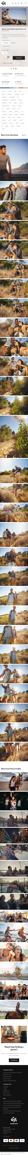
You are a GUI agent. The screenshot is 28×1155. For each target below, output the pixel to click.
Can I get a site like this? (8, 1113)
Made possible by (14, 1147)
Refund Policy (6, 1091)
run (14, 117)
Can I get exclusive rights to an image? (12, 1101)
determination (5, 100)
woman (12, 126)
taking (16, 123)
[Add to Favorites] (27, 139)
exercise (20, 100)
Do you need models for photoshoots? (12, 1105)
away (15, 91)
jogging (14, 108)
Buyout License (6, 1078)
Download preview (19, 60)
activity (4, 91)
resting (3, 117)
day (18, 97)
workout (18, 126)
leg (19, 108)
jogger (7, 108)
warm (7, 126)
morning (16, 111)
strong (11, 123)
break (3, 94)
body (20, 91)
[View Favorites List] (18, 3)
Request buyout (6, 46)
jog (3, 108)
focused (14, 105)
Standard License (7, 1074)
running (4, 120)
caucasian (9, 94)
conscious (16, 94)
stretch (20, 120)
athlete (10, 91)
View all (24, 135)
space (9, 120)
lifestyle (4, 111)
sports (14, 120)
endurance (13, 100)
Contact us (14, 1060)
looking (10, 111)
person (10, 114)
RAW (9, 52)
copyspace (4, 97)
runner (18, 117)
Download (19, 57)
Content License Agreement (9, 1080)
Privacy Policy (6, 1093)
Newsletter (5, 1087)
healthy (20, 105)
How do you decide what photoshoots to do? (13, 1103)
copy (23, 94)
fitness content (5, 105)
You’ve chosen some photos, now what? (12, 1072)
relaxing (22, 114)
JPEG (5, 52)
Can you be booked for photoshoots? (12, 1111)
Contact (5, 1089)
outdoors (4, 114)
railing (16, 114)
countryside (12, 97)
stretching (4, 123)
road (9, 117)
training (22, 123)
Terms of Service (7, 1095)
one (22, 111)
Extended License (7, 1076)
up (2, 126)
